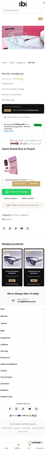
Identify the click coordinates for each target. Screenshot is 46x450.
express (9, 219)
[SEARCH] (41, 10)
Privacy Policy (7, 428)
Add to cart (20, 184)
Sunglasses (20, 63)
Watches (4, 316)
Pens (2, 309)
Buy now (34, 184)
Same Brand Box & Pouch (19, 180)
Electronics (5, 357)
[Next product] (9, 68)
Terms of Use (23, 432)
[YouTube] (22, 228)
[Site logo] (23, 3)
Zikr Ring (4, 351)
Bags (2, 330)
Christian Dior (15, 276)
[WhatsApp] (27, 228)
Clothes (3, 371)
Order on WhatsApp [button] (18, 192)
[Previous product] (3, 68)
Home (4, 63)
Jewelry (3, 323)
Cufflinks (4, 344)
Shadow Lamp (6, 396)
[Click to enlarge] (6, 54)
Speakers (4, 390)
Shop (12, 63)
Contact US (26, 428)
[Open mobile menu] (2, 3)
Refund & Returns (38, 428)
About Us (17, 428)
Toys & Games (6, 377)
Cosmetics (4, 384)
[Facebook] (4, 228)
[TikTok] (16, 228)
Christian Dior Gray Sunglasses (34, 272)
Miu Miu (31, 63)
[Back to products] (6, 68)
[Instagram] (10, 228)
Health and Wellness (8, 364)
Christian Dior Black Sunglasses (12, 272)
